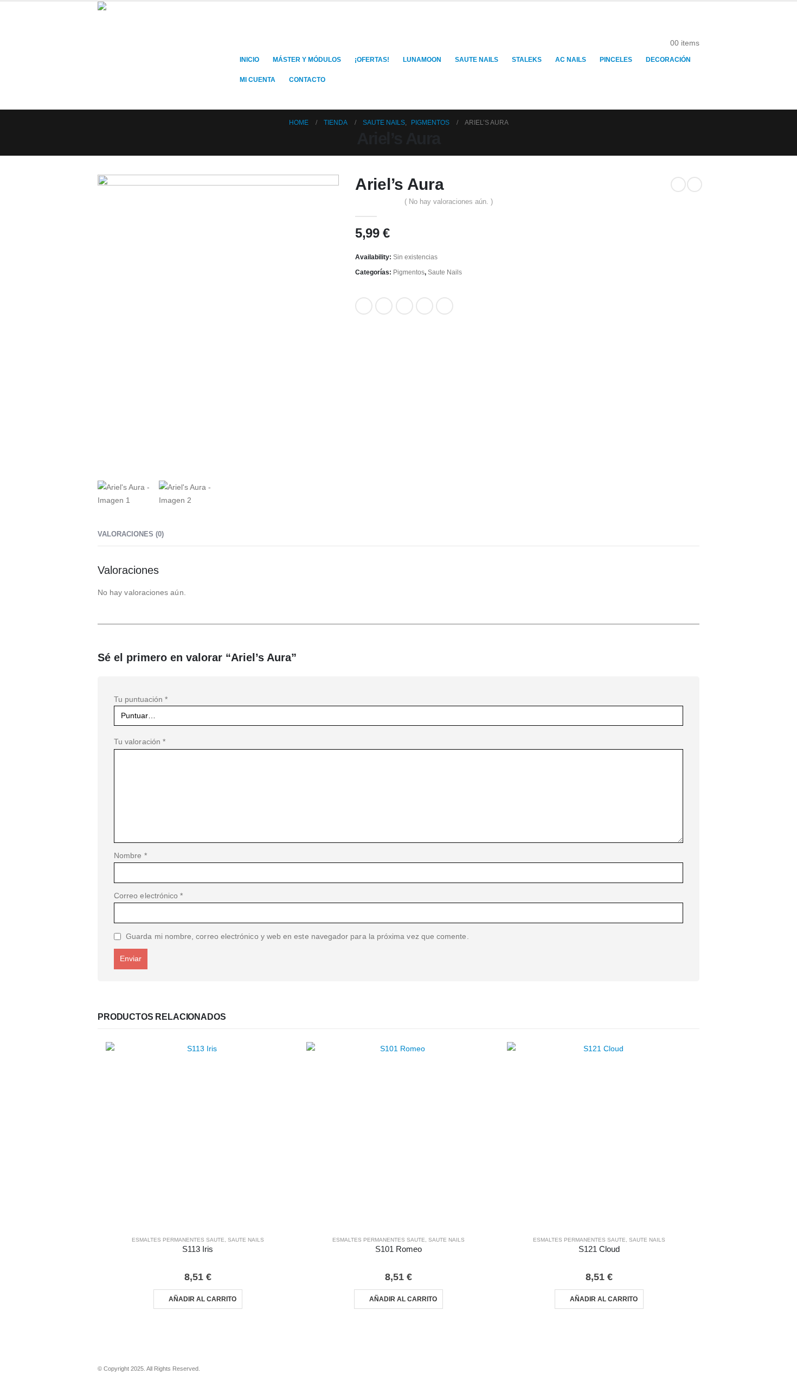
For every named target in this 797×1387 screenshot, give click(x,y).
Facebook (363, 306)
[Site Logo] (165, 56)
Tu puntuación (141, 699)
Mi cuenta (257, 80)
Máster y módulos (307, 59)
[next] (694, 184)
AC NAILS (570, 59)
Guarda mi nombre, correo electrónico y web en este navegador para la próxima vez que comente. (297, 936)
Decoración (668, 59)
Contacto (307, 80)
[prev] (678, 184)
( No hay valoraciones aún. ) (448, 201)
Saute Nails (476, 59)
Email (444, 306)
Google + (424, 306)
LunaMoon (422, 59)
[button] (691, 29)
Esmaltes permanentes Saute (178, 1240)
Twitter (384, 306)
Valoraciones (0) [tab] (131, 534)
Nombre (130, 855)
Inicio (249, 59)
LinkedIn (404, 306)
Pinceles (616, 59)
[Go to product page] (198, 1134)
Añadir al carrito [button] (202, 1299)
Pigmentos (409, 272)
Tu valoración (139, 741)
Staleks (527, 59)
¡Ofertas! (372, 59)
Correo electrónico (148, 895)
